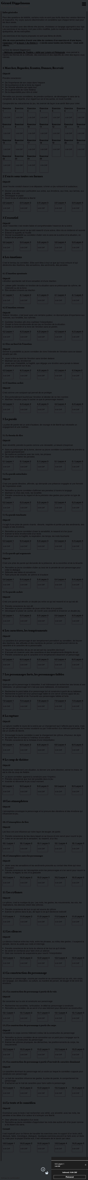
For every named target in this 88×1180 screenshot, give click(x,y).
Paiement (70, 1177)
